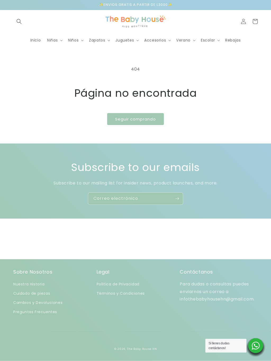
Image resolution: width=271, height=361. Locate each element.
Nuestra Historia (29, 284)
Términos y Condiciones (121, 293)
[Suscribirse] (177, 198)
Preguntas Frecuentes (35, 311)
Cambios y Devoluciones (37, 302)
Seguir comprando (135, 119)
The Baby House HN (142, 349)
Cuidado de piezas (31, 293)
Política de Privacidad (118, 284)
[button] (19, 21)
